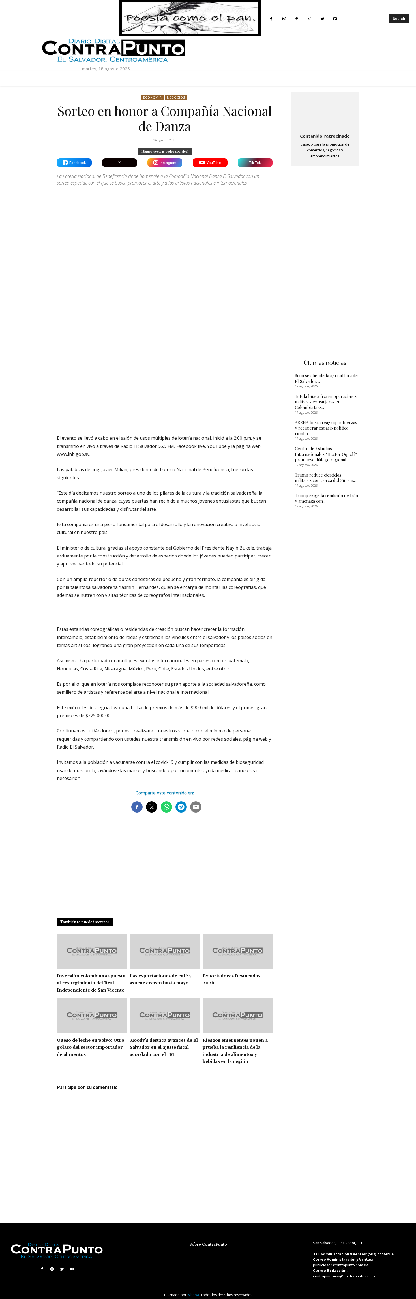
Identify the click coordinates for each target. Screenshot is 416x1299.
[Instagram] (284, 19)
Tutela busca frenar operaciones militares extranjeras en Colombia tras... (326, 401)
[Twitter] (322, 19)
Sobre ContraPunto (208, 1244)
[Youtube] (335, 19)
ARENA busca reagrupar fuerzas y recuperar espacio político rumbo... (326, 428)
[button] (61, 609)
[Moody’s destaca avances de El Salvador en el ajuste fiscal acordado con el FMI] (165, 1015)
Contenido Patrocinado (325, 136)
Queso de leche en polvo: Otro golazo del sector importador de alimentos (90, 1047)
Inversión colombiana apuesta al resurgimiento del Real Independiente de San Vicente (91, 983)
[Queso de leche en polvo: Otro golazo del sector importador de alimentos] (92, 1015)
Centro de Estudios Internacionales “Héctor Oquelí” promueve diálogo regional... (326, 454)
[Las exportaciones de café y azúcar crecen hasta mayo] (165, 951)
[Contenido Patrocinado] (324, 111)
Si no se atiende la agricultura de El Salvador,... (326, 378)
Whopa (193, 1294)
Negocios (176, 97)
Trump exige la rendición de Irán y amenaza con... (326, 498)
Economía (152, 97)
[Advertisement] (165, 380)
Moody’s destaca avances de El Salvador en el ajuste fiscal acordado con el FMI (164, 1047)
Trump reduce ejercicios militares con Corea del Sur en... (325, 477)
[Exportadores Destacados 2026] (238, 951)
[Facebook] (271, 19)
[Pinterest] (297, 19)
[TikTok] (309, 19)
